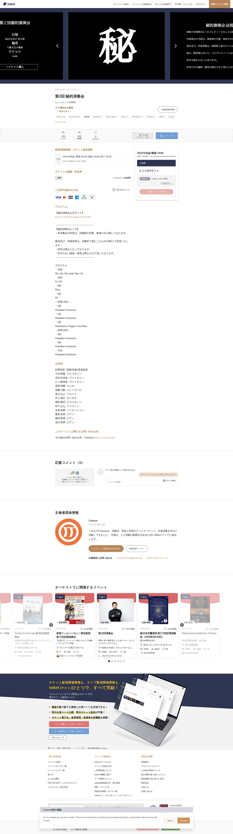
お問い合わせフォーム (157, 558)
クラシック (60, 89)
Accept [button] (183, 820)
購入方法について (123, 190)
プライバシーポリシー (150, 766)
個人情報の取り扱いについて (153, 774)
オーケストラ (73, 89)
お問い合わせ (147, 791)
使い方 (50, 774)
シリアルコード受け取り (58, 787)
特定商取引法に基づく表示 (152, 778)
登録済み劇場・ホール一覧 (106, 791)
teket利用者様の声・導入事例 (107, 783)
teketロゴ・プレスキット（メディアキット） (114, 795)
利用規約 (145, 762)
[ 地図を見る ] (64, 111)
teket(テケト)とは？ (103, 762)
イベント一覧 (79, 748)
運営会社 (145, 783)
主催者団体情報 (167, 109)
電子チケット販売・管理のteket (59, 748)
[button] (109, 661)
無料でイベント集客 (219, 4)
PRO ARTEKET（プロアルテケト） (63, 783)
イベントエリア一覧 (56, 770)
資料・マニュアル (102, 787)
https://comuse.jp (103, 437)
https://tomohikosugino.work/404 (73, 216)
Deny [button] (169, 821)
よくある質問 (53, 778)
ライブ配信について (103, 778)
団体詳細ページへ (136, 548)
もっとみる (60, 122)
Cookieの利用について (150, 770)
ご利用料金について (103, 770)
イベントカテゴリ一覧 (57, 766)
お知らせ (145, 787)
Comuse (93, 520)
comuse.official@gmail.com (129, 558)
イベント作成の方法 (103, 766)
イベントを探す (54, 762)
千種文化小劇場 (80, 829)
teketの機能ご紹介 (103, 774)
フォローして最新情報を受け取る (106, 548)
